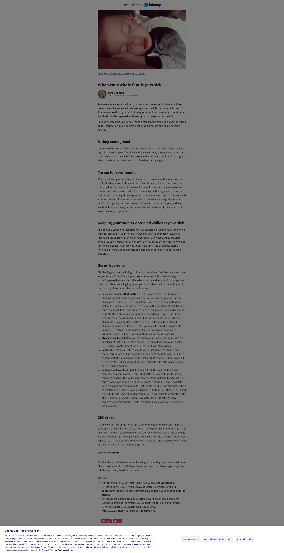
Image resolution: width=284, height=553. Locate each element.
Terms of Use (47, 550)
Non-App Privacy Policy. (64, 550)
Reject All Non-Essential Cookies (217, 539)
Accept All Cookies (244, 539)
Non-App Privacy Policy (134, 544)
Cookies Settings (190, 539)
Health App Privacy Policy (42, 547)
